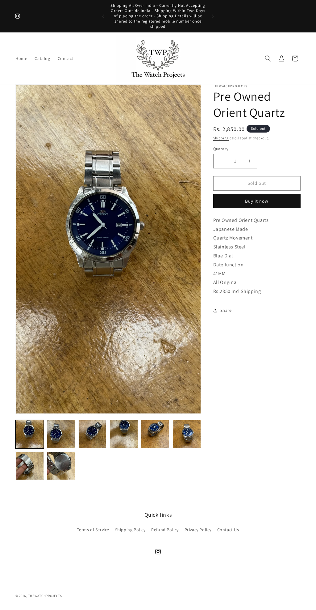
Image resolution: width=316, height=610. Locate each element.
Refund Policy (165, 529)
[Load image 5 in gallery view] (155, 434)
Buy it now (256, 201)
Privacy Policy (198, 529)
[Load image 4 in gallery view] (124, 434)
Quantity (221, 148)
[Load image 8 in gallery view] (61, 465)
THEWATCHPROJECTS (45, 596)
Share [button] (226, 310)
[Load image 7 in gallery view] (29, 465)
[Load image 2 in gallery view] (61, 434)
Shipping (221, 138)
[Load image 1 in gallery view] (29, 434)
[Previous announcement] (103, 16)
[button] (268, 58)
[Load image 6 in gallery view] (187, 434)
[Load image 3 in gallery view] (92, 434)
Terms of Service (93, 529)
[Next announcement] (213, 16)
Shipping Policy (130, 529)
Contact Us (228, 529)
